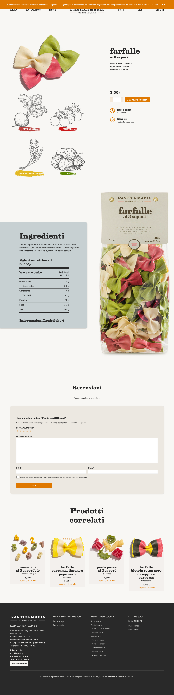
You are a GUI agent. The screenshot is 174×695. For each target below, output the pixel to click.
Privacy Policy (99, 677)
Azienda (13, 9)
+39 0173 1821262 (28, 646)
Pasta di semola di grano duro (67, 616)
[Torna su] (9, 679)
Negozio (52, 9)
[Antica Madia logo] (87, 11)
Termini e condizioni (19, 659)
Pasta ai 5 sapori (98, 640)
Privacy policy (17, 650)
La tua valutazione (25, 428)
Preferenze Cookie (19, 656)
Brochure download (19, 663)
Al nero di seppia (98, 655)
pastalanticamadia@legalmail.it (30, 643)
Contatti (160, 9)
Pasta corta (58, 625)
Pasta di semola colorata (102, 616)
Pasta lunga (58, 621)
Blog (140, 9)
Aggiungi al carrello (137, 99)
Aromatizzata (97, 632)
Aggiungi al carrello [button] (28, 580)
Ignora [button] (163, 4)
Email (91, 468)
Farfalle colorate (98, 647)
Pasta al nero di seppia (100, 629)
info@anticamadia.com (27, 640)
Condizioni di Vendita (115, 677)
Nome (19, 468)
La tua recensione (24, 436)
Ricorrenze (96, 621)
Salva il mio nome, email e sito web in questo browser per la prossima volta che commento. (53, 477)
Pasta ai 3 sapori (98, 644)
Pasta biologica (135, 616)
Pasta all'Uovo (135, 621)
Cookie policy (16, 653)
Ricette (121, 9)
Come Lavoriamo (33, 9)
